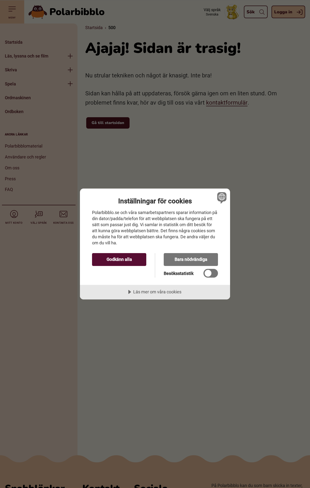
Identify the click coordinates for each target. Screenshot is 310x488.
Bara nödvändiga (191, 259)
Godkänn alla (119, 259)
